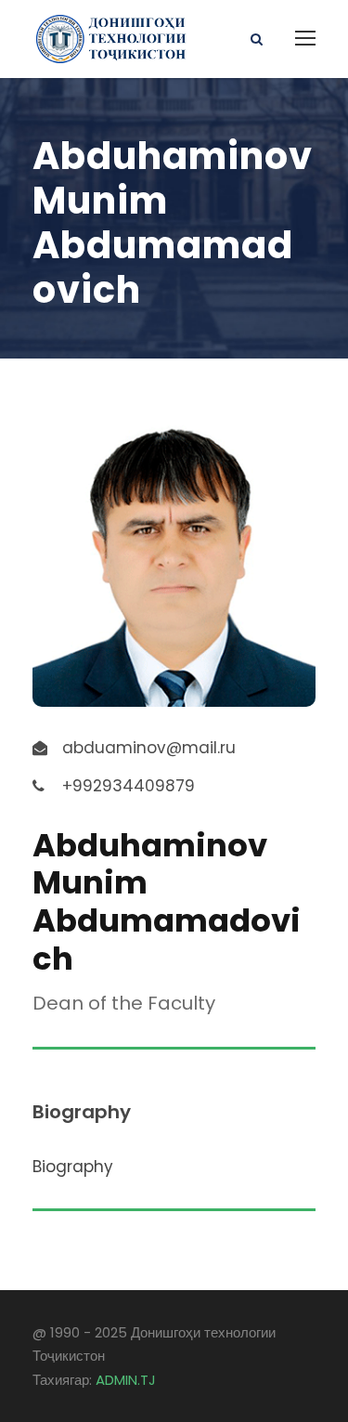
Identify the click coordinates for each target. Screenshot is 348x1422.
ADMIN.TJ (126, 1379)
